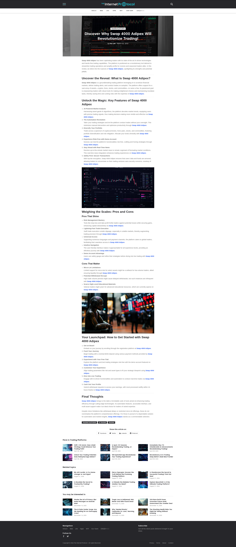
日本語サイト (140, 10)
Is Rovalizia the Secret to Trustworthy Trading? (83, 483)
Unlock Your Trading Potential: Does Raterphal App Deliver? (85, 456)
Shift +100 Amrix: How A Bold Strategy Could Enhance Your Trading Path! (85, 447)
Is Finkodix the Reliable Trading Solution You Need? (123, 483)
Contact (170, 543)
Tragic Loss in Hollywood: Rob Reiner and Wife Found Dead (123, 500)
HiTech (94, 10)
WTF (121, 10)
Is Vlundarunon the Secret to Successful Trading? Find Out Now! (160, 474)
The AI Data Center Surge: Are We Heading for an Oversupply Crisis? (85, 511)
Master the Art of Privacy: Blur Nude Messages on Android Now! (85, 501)
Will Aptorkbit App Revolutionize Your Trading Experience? (124, 456)
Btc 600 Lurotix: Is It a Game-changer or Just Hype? (85, 473)
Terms (158, 543)
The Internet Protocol (80, 543)
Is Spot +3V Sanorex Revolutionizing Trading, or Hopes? (122, 447)
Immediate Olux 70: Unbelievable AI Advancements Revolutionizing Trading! (161, 447)
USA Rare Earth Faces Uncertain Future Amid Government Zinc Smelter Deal (161, 501)
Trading (111, 422)
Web (101, 10)
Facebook (103, 433)
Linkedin (124, 433)
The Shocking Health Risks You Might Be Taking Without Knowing (161, 511)
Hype (114, 10)
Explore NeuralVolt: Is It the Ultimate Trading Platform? (160, 483)
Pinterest (135, 433)
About (164, 543)
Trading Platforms (118, 29)
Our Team (129, 10)
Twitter (114, 433)
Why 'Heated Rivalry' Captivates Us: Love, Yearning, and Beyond (123, 511)
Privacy (152, 543)
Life (107, 10)
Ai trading (102, 422)
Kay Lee (112, 43)
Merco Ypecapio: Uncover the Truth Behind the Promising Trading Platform (123, 474)
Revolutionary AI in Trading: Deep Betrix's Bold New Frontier (161, 456)
